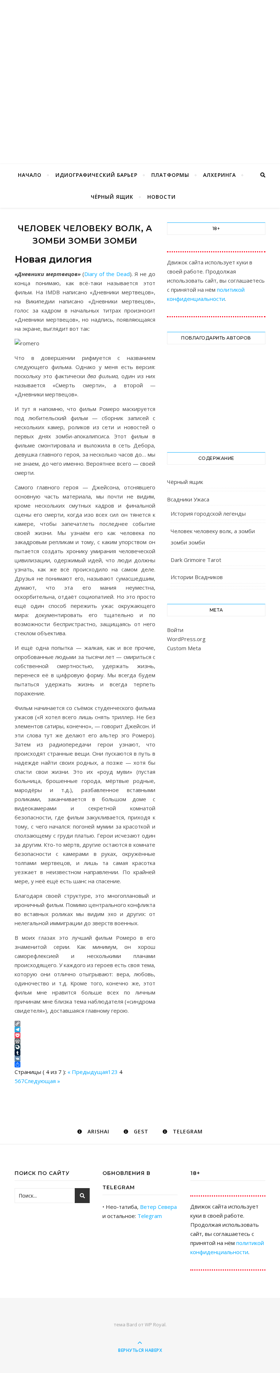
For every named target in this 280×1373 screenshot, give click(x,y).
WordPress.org (186, 639)
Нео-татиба (140, 70)
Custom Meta (184, 648)
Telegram (149, 1215)
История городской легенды (208, 513)
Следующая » (42, 1081)
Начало (30, 174)
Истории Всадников (197, 577)
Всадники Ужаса (188, 499)
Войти (175, 629)
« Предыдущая (87, 1071)
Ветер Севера (158, 1206)
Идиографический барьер (96, 174)
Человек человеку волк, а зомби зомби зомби (213, 536)
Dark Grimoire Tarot (196, 559)
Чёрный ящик (112, 196)
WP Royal (155, 1324)
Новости (161, 196)
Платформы (170, 174)
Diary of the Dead (107, 274)
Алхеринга (219, 174)
